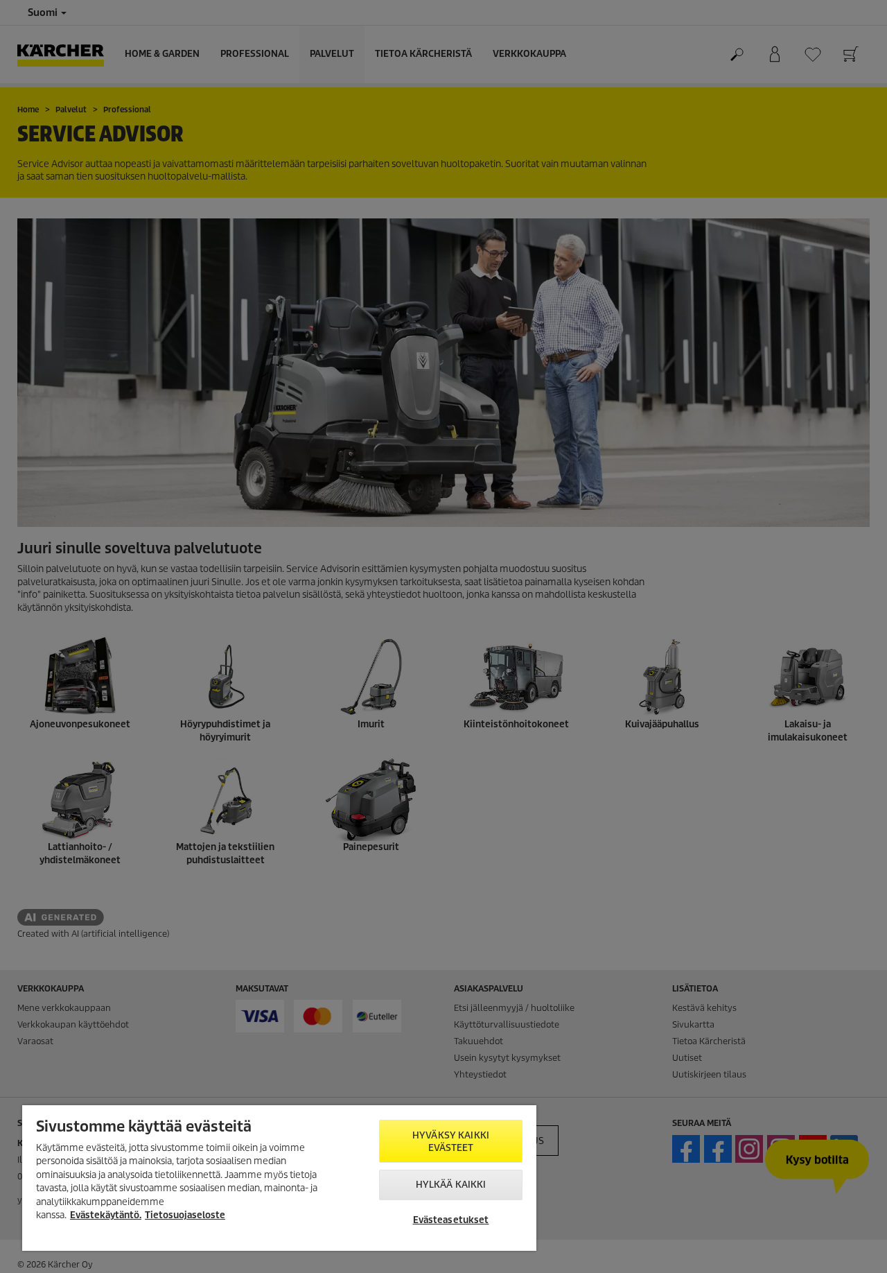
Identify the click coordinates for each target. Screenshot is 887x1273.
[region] (279, 1178)
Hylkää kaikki (451, 1184)
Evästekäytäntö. (105, 1215)
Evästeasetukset (451, 1220)
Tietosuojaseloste (185, 1215)
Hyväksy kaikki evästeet (450, 1141)
